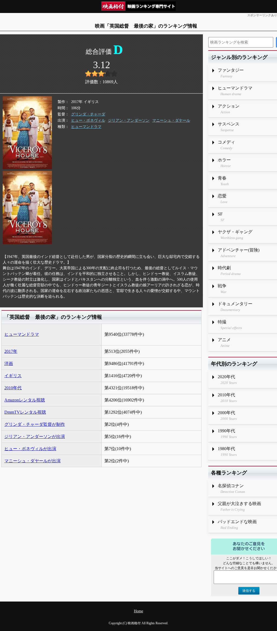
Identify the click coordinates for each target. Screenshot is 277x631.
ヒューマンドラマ (86, 127)
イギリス (13, 375)
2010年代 (13, 388)
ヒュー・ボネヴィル (88, 120)
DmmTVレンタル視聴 (25, 412)
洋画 (8, 363)
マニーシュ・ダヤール (171, 120)
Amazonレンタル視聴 (24, 400)
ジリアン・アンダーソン (129, 120)
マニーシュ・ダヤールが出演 (32, 461)
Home (138, 611)
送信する (248, 591)
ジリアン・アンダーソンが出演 (34, 436)
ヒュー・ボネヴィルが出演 (30, 448)
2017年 (10, 351)
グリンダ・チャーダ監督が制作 (34, 424)
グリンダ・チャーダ (88, 114)
